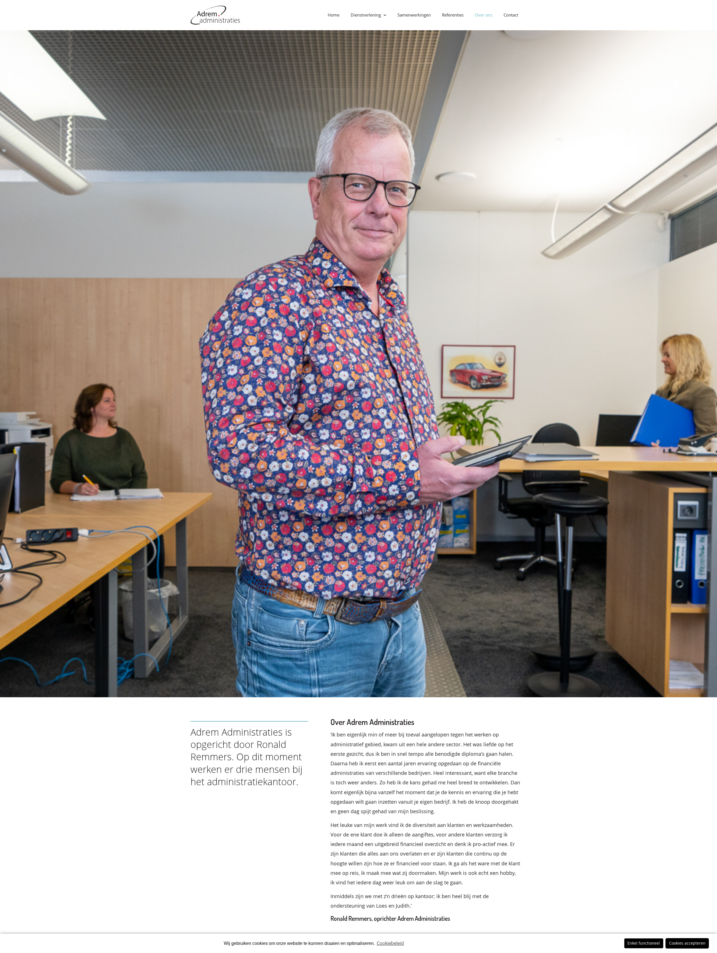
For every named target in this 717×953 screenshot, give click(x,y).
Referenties (453, 15)
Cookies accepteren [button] (687, 943)
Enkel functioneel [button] (643, 943)
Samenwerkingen (414, 15)
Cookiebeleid (390, 943)
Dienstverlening (366, 15)
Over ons (483, 15)
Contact (511, 15)
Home (333, 15)
